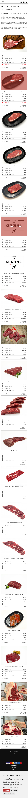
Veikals (7, 6)
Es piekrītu (6, 790)
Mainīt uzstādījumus (9, 793)
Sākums (2, 6)
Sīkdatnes (14, 757)
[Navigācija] (26, 2)
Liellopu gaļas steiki (15, 6)
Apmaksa (14, 753)
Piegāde (14, 755)
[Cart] (21, 2)
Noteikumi (14, 767)
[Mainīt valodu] (24, 2)
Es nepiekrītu (14, 790)
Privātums (14, 769)
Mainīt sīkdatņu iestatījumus (14, 759)
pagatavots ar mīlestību (9, 16)
